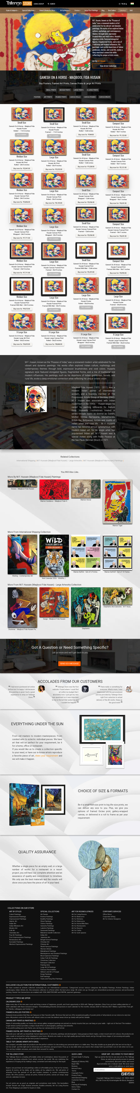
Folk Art (12, 930)
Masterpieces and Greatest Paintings (53, 953)
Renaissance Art (15, 940)
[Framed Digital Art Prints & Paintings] (42, 1031)
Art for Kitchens (77, 919)
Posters (77, 10)
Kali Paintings (45, 976)
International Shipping (26, 460)
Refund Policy (76, 1068)
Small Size (22, 122)
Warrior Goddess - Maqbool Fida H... (54, 501)
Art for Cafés (76, 930)
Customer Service (78, 1080)
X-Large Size (22, 332)
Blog (103, 10)
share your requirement (46, 755)
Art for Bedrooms (78, 917)
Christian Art (44, 942)
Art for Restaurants (79, 926)
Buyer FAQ (75, 1064)
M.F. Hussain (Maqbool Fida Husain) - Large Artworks (59, 460)
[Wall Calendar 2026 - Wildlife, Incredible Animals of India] (54, 555)
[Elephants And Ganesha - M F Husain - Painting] (117, 596)
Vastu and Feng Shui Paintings (51, 979)
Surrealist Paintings (16, 942)
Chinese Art (44, 944)
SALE (131, 10)
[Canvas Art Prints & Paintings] (34, 1020)
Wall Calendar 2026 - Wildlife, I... (54, 578)
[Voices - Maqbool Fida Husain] (22, 483)
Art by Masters (65, 10)
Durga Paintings (46, 974)
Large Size (54, 157)
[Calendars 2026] (21, 1001)
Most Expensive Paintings (49, 956)
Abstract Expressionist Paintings (21, 944)
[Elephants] (86, 607)
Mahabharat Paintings (48, 951)
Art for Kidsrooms (78, 921)
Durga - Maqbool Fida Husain (54, 619)
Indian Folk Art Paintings (49, 958)
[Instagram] (129, 1075)
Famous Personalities (48, 970)
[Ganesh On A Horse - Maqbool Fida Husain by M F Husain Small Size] (22, 113)
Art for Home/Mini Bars (80, 924)
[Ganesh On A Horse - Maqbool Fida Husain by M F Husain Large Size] (54, 147)
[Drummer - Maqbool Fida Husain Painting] (22, 607)
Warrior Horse (85, 500)
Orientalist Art (14, 933)
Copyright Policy (77, 1073)
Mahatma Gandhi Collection (50, 933)
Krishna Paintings (46, 917)
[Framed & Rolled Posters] (30, 1012)
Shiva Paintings (45, 921)
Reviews (75, 1066)
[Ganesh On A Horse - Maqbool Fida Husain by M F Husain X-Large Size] (22, 321)
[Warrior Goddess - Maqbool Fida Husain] (54, 489)
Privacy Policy (76, 1075)
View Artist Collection (108, 65)
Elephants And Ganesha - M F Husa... (117, 607)
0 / (122, 4)
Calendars (123, 10)
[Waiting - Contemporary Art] (22, 554)
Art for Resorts (77, 928)
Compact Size (118, 123)
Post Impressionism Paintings (20, 937)
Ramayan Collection (47, 963)
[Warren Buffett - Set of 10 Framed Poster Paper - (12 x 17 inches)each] (117, 552)
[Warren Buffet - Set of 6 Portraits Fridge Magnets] (86, 552)
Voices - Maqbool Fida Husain (22, 489)
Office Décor (107, 914)
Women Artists (45, 949)
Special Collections (28, 10)
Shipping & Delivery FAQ (80, 1062)
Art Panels (44, 914)
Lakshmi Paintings (46, 928)
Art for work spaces (79, 933)
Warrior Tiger (117, 526)
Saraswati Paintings (47, 930)
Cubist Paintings (15, 914)
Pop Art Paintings (15, 935)
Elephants (86, 628)
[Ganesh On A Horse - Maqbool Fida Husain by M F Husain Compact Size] (118, 114)
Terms (74, 1071)
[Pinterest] (132, 1075)
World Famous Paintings (49, 947)
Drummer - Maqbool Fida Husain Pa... (22, 629)
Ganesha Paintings (47, 926)
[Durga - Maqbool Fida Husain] (54, 602)
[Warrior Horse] (86, 488)
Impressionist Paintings (17, 919)
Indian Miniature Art (16, 926)
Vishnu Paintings (46, 924)
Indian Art (12, 924)
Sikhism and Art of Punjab (49, 972)
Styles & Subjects (12, 10)
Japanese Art (45, 937)
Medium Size (22, 156)
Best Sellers (112, 10)
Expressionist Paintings (17, 917)
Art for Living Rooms (79, 914)
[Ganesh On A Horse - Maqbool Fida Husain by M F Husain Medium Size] (22, 146)
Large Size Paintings (91, 10)
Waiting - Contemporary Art (22, 576)
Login (36, 4)
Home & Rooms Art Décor (47, 10)
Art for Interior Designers (112, 919)
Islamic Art (13, 921)
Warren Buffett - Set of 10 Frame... (117, 572)
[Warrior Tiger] (117, 501)
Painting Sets (45, 965)
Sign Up (41, 4)
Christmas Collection (48, 960)
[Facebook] (126, 1075)
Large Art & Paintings (48, 967)
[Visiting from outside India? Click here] (60, 985)
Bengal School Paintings (49, 940)
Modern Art (13, 928)
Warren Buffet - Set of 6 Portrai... (85, 572)
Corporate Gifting (109, 917)
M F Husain (101, 61)
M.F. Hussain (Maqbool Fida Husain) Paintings (103, 460)
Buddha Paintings (46, 919)
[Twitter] (122, 1075)
